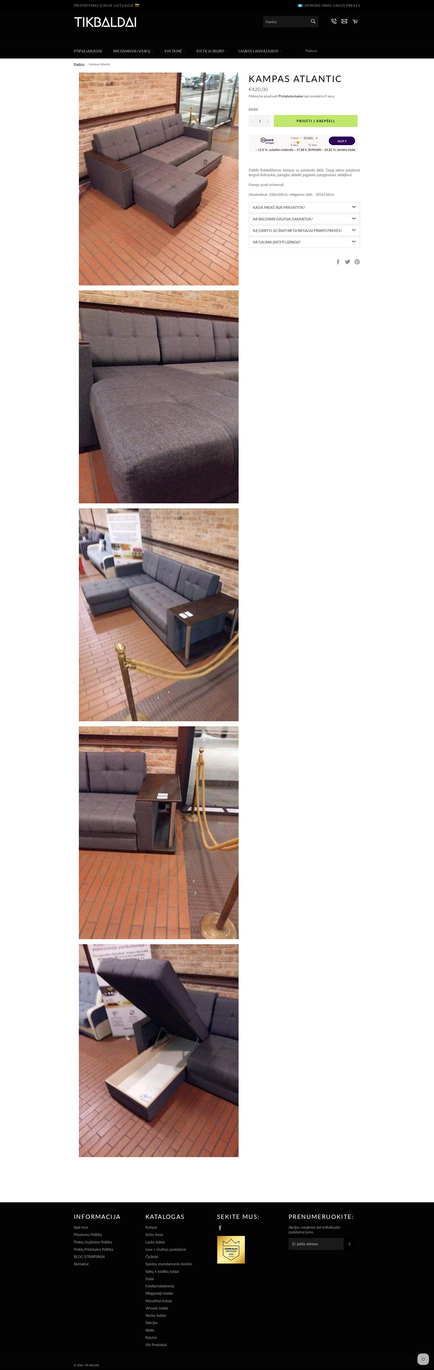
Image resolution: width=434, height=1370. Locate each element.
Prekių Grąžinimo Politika (93, 1242)
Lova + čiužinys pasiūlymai (165, 1249)
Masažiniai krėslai (158, 1301)
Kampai (151, 1227)
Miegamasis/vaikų (132, 51)
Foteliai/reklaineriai (159, 1286)
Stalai (149, 1279)
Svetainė (174, 51)
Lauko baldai (155, 1242)
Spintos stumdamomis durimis (168, 1264)
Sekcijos (151, 1323)
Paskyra (311, 51)
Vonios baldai (155, 1315)
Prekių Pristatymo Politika (93, 1249)
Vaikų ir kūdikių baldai (162, 1271)
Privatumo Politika (88, 1234)
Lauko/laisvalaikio (258, 51)
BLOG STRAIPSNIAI (89, 1257)
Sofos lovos (154, 1234)
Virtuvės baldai (156, 1308)
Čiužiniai (151, 1257)
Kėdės (149, 1330)
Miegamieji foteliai (159, 1293)
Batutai (150, 1337)
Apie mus (81, 1227)
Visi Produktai (156, 1345)
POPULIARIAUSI (88, 51)
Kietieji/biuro (210, 51)
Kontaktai (81, 1264)
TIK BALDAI (91, 1365)
